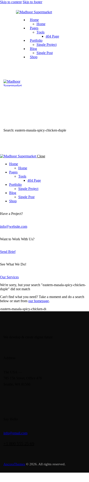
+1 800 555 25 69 (18, 443)
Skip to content (11, 2)
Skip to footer (32, 2)
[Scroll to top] (1, 477)
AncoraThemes (14, 464)
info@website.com (13, 226)
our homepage (38, 301)
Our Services (9, 277)
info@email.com (15, 433)
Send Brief (8, 252)
